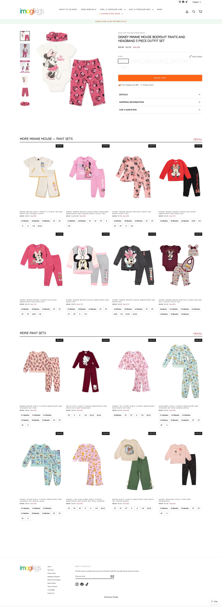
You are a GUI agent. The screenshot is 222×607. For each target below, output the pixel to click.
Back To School (68, 9)
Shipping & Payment (54, 576)
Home (120, 33)
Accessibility (51, 590)
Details (123, 94)
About (49, 566)
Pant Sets (130, 33)
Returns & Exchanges (54, 580)
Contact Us (51, 593)
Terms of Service (52, 586)
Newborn (123, 61)
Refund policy (52, 583)
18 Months (185, 61)
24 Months (123, 67)
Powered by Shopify (111, 597)
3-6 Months (148, 61)
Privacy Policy (52, 573)
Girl (125, 33)
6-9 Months (161, 61)
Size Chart (51, 570)
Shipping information (131, 102)
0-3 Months (135, 61)
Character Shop (110, 14)
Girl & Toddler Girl (112, 9)
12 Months (173, 61)
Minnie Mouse (140, 33)
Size (160, 56)
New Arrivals (88, 9)
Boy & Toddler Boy (140, 9)
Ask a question (128, 110)
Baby (160, 9)
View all (197, 139)
